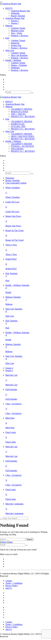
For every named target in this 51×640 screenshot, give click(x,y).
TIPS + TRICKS (18, 114)
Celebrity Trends (18, 28)
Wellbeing (15, 68)
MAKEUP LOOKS (19, 111)
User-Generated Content (15, 183)
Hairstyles (15, 43)
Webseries (15, 13)
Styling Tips (16, 45)
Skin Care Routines (19, 55)
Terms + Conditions (13, 583)
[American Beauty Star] (10, 3)
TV (9, 8)
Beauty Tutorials (18, 16)
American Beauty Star (20, 11)
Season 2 (15, 21)
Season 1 (15, 23)
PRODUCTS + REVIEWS (23, 116)
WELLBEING (17, 149)
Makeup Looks (17, 30)
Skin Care (9, 50)
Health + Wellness (13, 60)
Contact (8, 581)
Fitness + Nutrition (19, 65)
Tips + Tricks (16, 33)
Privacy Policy (11, 585)
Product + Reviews (19, 48)
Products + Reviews (19, 35)
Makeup (9, 25)
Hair (7, 38)
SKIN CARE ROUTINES (22, 136)
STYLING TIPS (18, 126)
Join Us (8, 588)
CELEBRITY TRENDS (21, 109)
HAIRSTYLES (17, 124)
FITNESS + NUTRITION (22, 146)
